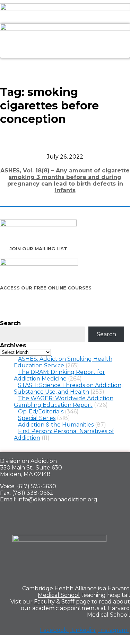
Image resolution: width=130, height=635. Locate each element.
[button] (64, 65)
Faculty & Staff (54, 601)
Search (10, 323)
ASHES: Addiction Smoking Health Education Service (63, 362)
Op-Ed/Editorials (40, 411)
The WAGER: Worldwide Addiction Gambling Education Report (63, 401)
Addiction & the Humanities (56, 424)
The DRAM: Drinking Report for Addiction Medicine (59, 375)
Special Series (36, 418)
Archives (13, 345)
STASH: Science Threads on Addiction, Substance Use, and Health (68, 388)
